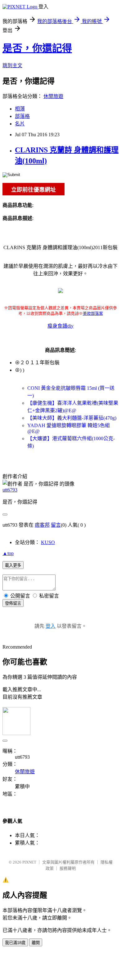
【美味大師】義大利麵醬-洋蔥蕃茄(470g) (71, 418)
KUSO (48, 542)
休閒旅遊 (53, 96)
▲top (8, 553)
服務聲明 (68, 868)
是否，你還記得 (37, 48)
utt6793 (9, 489)
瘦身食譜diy (60, 325)
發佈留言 (13, 603)
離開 (36, 942)
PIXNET (29, 862)
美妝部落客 (93, 313)
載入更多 (13, 565)
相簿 (20, 108)
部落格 (22, 116)
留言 (56, 525)
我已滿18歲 (15, 942)
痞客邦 (42, 525)
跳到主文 (12, 65)
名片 (20, 123)
